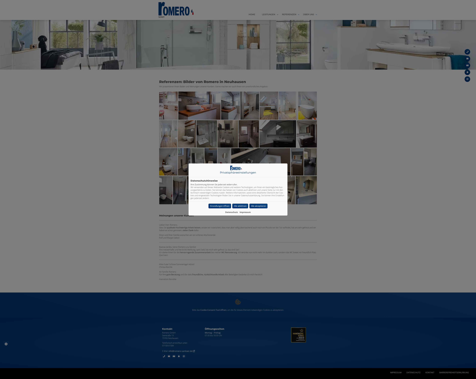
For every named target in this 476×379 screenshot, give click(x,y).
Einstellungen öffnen (219, 206)
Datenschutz (231, 212)
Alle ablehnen (240, 206)
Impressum (245, 212)
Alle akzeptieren (258, 206)
